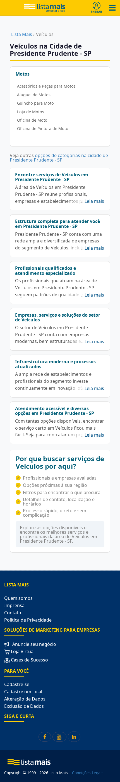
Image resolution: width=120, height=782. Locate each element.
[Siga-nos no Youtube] (59, 737)
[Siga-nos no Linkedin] (74, 737)
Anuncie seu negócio (34, 644)
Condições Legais (88, 772)
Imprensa (14, 605)
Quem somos (18, 598)
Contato (12, 613)
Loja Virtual (22, 651)
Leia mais (94, 201)
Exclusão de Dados (24, 706)
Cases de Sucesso (29, 660)
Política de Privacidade (28, 620)
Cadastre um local (23, 692)
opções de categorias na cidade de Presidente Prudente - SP (59, 157)
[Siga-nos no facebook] (45, 737)
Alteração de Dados (24, 699)
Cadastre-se (16, 684)
